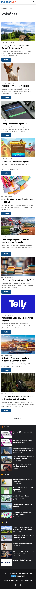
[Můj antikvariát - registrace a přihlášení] (18, 266)
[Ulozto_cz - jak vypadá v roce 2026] (6, 434)
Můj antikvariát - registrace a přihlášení (17, 280)
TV (3, 43)
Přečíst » (6, 59)
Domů (4, 8)
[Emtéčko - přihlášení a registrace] (6, 562)
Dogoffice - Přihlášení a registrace (15, 86)
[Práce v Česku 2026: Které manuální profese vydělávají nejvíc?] (6, 554)
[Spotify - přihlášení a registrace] (18, 110)
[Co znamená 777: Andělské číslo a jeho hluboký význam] (6, 515)
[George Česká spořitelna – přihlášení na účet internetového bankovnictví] (6, 450)
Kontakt (6, 580)
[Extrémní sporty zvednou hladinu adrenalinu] (6, 506)
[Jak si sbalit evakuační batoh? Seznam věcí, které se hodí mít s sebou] (18, 382)
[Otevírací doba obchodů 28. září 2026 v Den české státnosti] (6, 538)
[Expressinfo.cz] (8, 2)
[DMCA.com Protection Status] (18, 577)
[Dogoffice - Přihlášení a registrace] (18, 72)
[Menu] (34, 3)
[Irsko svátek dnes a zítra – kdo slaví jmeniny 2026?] (6, 482)
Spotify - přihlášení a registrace (14, 124)
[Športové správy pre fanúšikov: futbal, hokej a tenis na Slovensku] (18, 226)
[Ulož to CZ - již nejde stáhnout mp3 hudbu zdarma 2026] (6, 442)
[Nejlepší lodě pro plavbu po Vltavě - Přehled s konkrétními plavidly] (18, 344)
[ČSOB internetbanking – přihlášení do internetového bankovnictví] (6, 459)
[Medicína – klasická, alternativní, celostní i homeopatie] (6, 498)
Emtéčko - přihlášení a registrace (22, 560)
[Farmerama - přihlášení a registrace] (18, 147)
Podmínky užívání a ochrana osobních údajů (20, 580)
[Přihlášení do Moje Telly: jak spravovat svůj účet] (18, 304)
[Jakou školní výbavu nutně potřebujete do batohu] (18, 185)
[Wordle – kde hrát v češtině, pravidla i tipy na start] (6, 490)
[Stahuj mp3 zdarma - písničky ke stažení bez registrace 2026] (6, 467)
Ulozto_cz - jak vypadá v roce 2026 (22, 432)
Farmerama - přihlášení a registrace (16, 161)
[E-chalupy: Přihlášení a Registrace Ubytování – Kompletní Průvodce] (18, 31)
